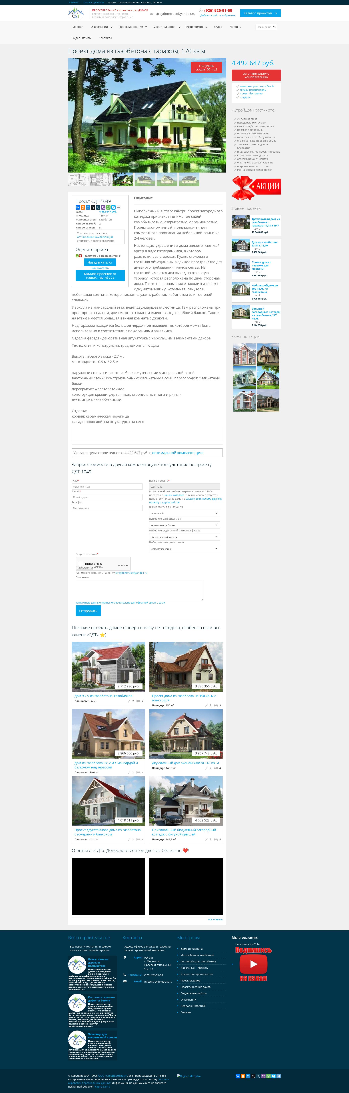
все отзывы (215, 919)
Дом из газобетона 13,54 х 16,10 (264, 243)
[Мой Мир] (88, 207)
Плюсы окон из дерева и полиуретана (98, 962)
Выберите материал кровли (166, 542)
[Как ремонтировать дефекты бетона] (77, 1003)
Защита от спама (87, 554)
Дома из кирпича (192, 948)
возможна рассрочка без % (257, 86)
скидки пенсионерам (253, 90)
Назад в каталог (100, 262)
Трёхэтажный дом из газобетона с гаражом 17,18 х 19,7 (266, 222)
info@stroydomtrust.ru (158, 981)
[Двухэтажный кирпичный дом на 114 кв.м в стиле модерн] (244, 400)
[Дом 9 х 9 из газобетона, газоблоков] (108, 667)
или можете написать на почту (111, 572)
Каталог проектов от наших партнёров (100, 276)
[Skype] (113, 207)
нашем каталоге (174, 495)
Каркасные (188, 967)
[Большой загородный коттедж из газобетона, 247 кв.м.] (241, 312)
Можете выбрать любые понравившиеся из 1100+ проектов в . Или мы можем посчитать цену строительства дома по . (185, 497)
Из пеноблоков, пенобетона (198, 961)
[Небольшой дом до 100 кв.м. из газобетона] (241, 288)
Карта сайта (102, 1086)
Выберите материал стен (165, 518)
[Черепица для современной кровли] (77, 1040)
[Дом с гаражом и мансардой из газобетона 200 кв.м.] (268, 377)
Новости (236, 27)
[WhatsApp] (108, 207)
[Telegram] (278, 1076)
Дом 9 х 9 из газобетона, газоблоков (103, 696)
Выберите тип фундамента (166, 507)
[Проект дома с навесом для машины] (241, 265)
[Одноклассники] (83, 207)
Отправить (88, 610)
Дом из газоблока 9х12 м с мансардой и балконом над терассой (106, 765)
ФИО (75, 480)
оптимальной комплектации (95, 237)
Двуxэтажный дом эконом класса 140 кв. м (185, 763)
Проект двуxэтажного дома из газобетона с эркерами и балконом (108, 832)
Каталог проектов (258, 13)
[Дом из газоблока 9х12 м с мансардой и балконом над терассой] (108, 734)
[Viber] (103, 207)
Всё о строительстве (89, 937)
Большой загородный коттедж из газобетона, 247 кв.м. (266, 313)
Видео (218, 27)
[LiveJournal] (98, 207)
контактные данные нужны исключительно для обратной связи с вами (120, 602)
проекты (203, 967)
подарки (245, 97)
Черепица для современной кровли (102, 1035)
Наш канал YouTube (247, 944)
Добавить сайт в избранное (217, 15)
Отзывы (186, 1012)
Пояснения (82, 577)
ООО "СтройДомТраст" (112, 1075)
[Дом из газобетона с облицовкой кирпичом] (244, 377)
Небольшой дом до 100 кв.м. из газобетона (265, 289)
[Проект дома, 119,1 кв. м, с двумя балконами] (268, 354)
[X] (93, 207)
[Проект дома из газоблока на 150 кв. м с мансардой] (186, 667)
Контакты (105, 38)
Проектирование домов (195, 987)
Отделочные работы (194, 993)
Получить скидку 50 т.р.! (206, 67)
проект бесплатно (251, 93)
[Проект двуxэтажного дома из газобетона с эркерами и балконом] (108, 801)
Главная (77, 27)
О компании (188, 999)
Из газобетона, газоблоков (197, 955)
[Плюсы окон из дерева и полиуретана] (77, 965)
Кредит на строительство (197, 974)
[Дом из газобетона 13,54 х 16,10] (241, 245)
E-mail (76, 491)
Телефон (77, 502)
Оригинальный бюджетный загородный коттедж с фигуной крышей (184, 832)
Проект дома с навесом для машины (261, 265)
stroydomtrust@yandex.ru (175, 13)
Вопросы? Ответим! (193, 1006)
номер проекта (159, 480)
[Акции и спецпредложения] (256, 187)
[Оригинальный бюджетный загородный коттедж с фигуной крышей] (186, 801)
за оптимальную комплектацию (256, 75)
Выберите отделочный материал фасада (174, 530)
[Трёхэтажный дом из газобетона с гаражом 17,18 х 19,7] (241, 222)
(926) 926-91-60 (153, 975)
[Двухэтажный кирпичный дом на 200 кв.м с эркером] (244, 354)
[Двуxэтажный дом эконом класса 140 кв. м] (186, 734)
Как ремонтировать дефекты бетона (101, 998)
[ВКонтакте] (78, 207)
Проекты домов (190, 980)
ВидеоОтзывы (81, 38)
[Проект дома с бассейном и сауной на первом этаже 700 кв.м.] (268, 400)
